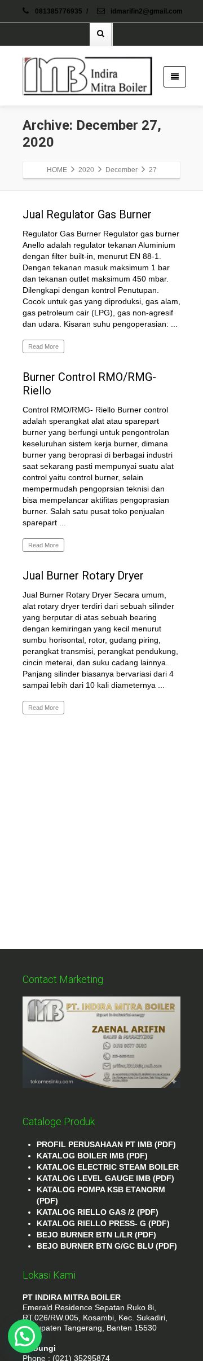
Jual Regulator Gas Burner (87, 214)
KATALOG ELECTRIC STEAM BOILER (108, 1166)
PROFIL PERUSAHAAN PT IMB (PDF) (106, 1144)
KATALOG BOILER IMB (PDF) (92, 1155)
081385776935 (58, 11)
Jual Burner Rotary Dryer (83, 575)
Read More (43, 346)
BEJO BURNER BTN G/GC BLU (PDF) (107, 1245)
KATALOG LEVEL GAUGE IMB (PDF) (105, 1178)
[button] (25, 1336)
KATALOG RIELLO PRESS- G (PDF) (103, 1223)
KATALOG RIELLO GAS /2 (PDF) (97, 1212)
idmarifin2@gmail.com (146, 11)
